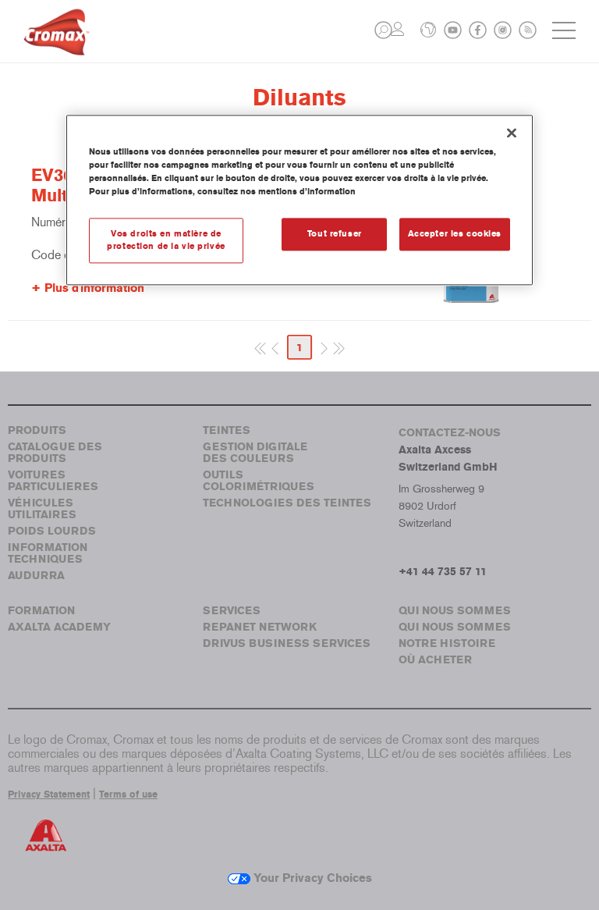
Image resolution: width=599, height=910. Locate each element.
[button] (383, 30)
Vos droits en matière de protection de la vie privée (166, 240)
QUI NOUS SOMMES (455, 611)
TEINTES (226, 430)
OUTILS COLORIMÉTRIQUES (258, 480)
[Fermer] (511, 133)
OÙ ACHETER (435, 660)
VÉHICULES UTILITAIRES (42, 509)
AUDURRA (36, 575)
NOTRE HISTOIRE (447, 643)
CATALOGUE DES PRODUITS (55, 452)
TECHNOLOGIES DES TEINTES (287, 503)
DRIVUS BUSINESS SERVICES (286, 643)
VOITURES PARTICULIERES (53, 480)
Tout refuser (334, 234)
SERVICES (232, 611)
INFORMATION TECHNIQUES (47, 553)
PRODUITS (37, 430)
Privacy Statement (49, 794)
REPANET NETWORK (260, 627)
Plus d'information (94, 288)
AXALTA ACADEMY (59, 627)
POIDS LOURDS (52, 531)
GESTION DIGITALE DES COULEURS (255, 452)
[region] (299, 200)
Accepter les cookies (455, 234)
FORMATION (41, 611)
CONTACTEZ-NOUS (450, 432)
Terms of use (128, 794)
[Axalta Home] (56, 44)
